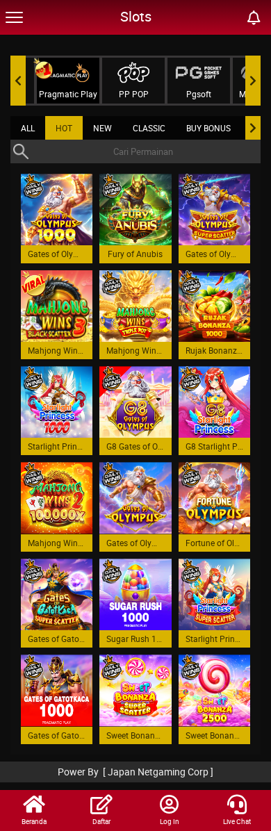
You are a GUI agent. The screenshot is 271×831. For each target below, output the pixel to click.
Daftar (101, 821)
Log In (169, 821)
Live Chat (237, 821)
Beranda (34, 821)
